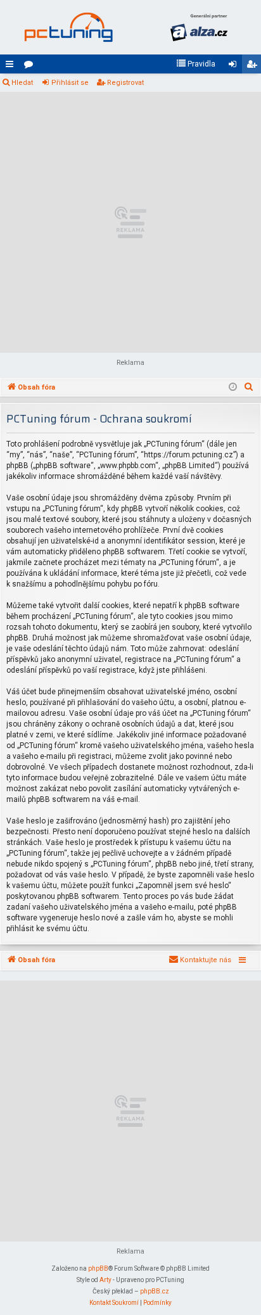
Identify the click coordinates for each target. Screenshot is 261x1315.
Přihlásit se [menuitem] (235, 66)
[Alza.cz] (199, 27)
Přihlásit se (70, 83)
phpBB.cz (154, 1291)
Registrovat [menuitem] (254, 66)
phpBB (98, 1268)
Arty (105, 1279)
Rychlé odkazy (12, 66)
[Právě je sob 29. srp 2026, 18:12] (233, 388)
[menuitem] (196, 63)
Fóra (31, 66)
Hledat (22, 83)
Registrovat (125, 83)
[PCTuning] (68, 27)
